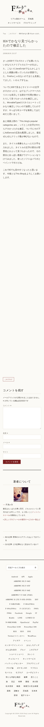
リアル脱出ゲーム (18, 19)
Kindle (11, 618)
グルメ (23, 649)
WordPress (32, 636)
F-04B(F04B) (14, 604)
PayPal (35, 622)
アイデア (16, 640)
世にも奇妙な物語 (13, 677)
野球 (16, 695)
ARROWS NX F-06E (22, 590)
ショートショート (16, 654)
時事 (20, 681)
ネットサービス (14, 23)
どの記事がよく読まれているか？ (26, 544)
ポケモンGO (22, 668)
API (23, 576)
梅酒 (18, 686)
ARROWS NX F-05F (22, 586)
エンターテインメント (14, 645)
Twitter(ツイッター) (16, 636)
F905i (36, 608)
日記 (13, 681)
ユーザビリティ (32, 672)
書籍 (27, 681)
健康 (26, 677)
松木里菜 (9, 686)
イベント (27, 640)
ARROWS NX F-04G (22, 581)
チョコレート (13, 659)
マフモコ (34, 668)
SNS (29, 631)
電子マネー (25, 695)
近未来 (34, 691)
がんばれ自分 (11, 649)
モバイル (8, 672)
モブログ (19, 672)
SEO (22, 631)
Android (14, 576)
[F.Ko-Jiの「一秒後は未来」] (22, 10)
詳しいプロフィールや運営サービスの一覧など (22, 519)
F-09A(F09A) (10, 608)
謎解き (16, 691)
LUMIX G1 (30, 618)
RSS (15, 631)
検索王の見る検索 (31, 686)
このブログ (12, 33)
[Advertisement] (22, 278)
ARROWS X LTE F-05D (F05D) (19, 599)
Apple (30, 576)
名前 (5, 433)
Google (29, 613)
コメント (7, 405)
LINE (20, 618)
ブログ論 (10, 668)
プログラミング (29, 23)
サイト (5, 452)
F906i (9, 613)
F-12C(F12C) (25, 608)
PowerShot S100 (14, 627)
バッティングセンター (14, 663)
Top (4, 33)
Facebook (19, 613)
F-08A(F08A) (29, 604)
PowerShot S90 (30, 627)
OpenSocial (24, 622)
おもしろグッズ (33, 645)
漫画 (9, 691)
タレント (31, 654)
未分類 (35, 681)
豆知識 (30, 19)
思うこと (34, 677)
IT (36, 613)
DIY (36, 599)
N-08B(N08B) (11, 622)
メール (6, 442)
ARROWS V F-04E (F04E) (22, 595)
